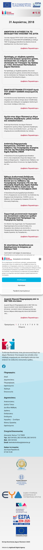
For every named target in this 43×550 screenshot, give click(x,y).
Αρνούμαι (21, 285)
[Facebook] (4, 366)
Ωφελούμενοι (9, 386)
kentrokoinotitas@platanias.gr (19, 442)
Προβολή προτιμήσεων (21, 291)
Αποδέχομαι (21, 280)
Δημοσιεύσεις (9, 380)
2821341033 (12, 438)
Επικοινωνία (8, 392)
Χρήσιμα (7, 389)
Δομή (6, 377)
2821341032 (12, 440)
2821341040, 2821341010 (26, 438)
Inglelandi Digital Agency (17, 547)
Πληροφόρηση (9, 383)
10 (37, 325)
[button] (40, 259)
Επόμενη (22, 327)
